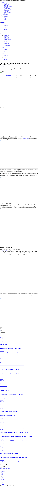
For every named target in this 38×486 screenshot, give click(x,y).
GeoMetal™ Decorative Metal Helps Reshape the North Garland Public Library (12, 365)
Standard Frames (6, 3)
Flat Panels (5, 41)
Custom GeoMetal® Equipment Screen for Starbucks (8, 335)
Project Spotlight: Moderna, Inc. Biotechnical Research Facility (9, 461)
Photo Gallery (3, 483)
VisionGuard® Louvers (7, 45)
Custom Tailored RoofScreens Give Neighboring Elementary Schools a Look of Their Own (13, 457)
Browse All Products (5, 14)
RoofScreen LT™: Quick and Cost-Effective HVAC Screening (9, 369)
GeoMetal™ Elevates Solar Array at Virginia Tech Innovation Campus (11, 356)
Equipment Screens (6, 35)
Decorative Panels (6, 43)
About (5, 27)
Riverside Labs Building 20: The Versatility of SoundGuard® (9, 373)
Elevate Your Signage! (3, 386)
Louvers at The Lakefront (4, 449)
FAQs (5, 19)
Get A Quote (5, 29)
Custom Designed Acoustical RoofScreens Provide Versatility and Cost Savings (12, 428)
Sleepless (17, 485)
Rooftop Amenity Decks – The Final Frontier (7, 398)
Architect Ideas (3, 482)
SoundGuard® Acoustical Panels (8, 13)
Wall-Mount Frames (6, 5)
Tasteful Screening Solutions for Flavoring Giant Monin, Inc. (9, 453)
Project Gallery (6, 16)
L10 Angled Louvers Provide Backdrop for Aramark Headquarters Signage (11, 394)
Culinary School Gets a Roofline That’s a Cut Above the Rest (9, 419)
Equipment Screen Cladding (7, 39)
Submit (1, 467)
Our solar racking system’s (25, 138)
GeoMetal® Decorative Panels (8, 11)
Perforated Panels (6, 10)
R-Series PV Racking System (4, 250)
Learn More (1, 337)
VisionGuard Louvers (7, 8)
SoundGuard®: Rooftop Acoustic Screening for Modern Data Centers (10, 348)
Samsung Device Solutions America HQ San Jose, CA (8, 415)
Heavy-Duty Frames (6, 37)
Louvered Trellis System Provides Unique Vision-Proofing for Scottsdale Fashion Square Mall (14, 432)
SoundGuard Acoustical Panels (8, 9)
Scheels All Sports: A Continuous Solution (6, 377)
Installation (5, 17)
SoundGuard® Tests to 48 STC (5, 344)
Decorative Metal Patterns (7, 12)
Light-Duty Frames (6, 4)
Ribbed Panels (6, 7)
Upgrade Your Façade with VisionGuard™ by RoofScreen (9, 411)
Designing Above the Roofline (4, 390)
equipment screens (8, 75)
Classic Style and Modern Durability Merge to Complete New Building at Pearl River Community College (16, 436)
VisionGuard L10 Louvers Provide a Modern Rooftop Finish (9, 407)
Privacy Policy (3, 484)
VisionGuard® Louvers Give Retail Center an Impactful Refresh (10, 352)
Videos (5, 18)
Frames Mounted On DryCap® (8, 6)
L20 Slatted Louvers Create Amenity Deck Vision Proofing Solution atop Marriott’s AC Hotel (14, 440)
